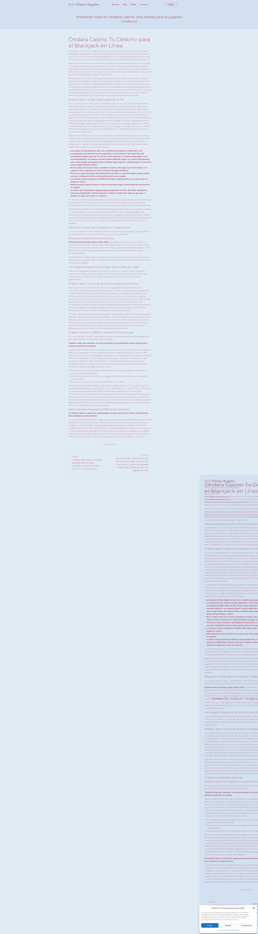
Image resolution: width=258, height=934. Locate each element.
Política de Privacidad (232, 930)
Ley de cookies (221, 930)
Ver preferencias (246, 925)
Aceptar (209, 925)
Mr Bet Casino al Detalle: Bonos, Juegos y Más (224, 777)
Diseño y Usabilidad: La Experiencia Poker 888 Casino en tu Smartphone (99, 409)
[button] (254, 908)
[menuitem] (115, 4)
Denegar (228, 925)
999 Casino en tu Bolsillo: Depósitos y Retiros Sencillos (91, 238)
